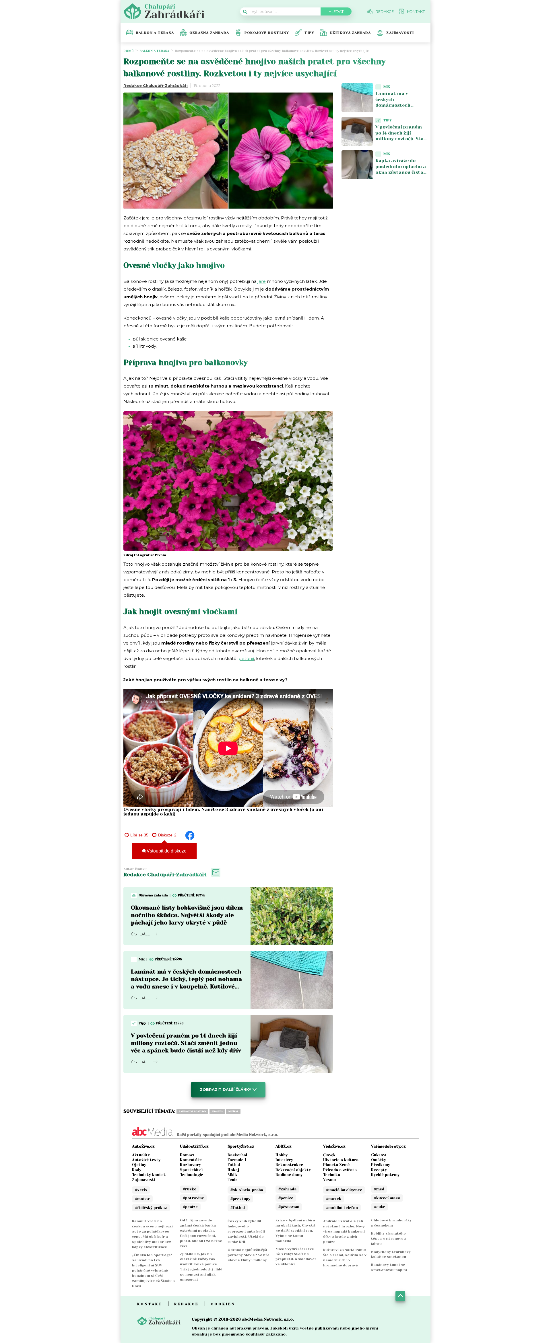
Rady (136, 1170)
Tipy (309, 32)
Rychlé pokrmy (385, 1175)
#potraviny (193, 1198)
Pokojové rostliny (267, 32)
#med (379, 1189)
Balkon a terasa (155, 32)
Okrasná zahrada (209, 32)
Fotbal (234, 1165)
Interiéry (284, 1160)
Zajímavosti (400, 32)
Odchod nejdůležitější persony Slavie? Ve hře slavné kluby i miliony (248, 1255)
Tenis (233, 1179)
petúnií (246, 658)
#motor (142, 1199)
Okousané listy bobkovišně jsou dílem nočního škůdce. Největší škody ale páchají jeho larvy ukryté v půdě (187, 915)
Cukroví (378, 1155)
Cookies (223, 1304)
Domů (128, 51)
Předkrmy (380, 1165)
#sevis (141, 1190)
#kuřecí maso (387, 1198)
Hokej (233, 1170)
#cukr (379, 1207)
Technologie (191, 1175)
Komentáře (191, 1160)
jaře (262, 281)
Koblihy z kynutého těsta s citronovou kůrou (388, 1238)
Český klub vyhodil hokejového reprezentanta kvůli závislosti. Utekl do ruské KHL (246, 1231)
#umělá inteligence (344, 1190)
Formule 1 (237, 1160)
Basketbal (237, 1155)
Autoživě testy (146, 1160)
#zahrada (287, 1189)
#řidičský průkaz (151, 1208)
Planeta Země (336, 1165)
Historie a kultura (340, 1160)
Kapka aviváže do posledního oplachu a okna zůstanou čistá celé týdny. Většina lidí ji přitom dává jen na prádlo (400, 175)
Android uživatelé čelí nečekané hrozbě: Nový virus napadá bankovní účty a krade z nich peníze (344, 1231)
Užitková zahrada (350, 32)
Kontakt (149, 1304)
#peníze (190, 1207)
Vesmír (330, 1179)
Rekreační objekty (293, 1170)
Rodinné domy (289, 1175)
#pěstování (288, 1207)
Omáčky (378, 1160)
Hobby (282, 1155)
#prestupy (240, 1199)
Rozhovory (190, 1165)
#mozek (333, 1199)
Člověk (329, 1155)
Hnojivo (217, 1111)
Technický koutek (149, 1175)
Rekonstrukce (289, 1165)
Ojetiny (139, 1165)
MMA (232, 1175)
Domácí (187, 1155)
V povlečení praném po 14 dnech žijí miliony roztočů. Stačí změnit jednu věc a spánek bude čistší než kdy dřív (186, 1043)
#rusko (190, 1189)
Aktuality (141, 1155)
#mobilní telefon (342, 1208)
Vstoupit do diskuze (166, 850)
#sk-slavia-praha (246, 1190)
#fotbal (237, 1208)
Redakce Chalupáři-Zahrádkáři (155, 85)
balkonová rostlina (192, 1111)
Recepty (379, 1170)
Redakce (186, 1304)
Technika (331, 1175)
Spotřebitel (191, 1170)
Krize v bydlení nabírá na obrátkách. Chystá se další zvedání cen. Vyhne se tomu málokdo (295, 1230)
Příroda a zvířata (340, 1170)
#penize (285, 1198)
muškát (233, 1111)
